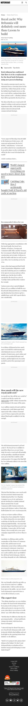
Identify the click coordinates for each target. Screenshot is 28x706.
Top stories (16, 68)
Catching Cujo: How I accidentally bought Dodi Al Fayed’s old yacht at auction (14, 187)
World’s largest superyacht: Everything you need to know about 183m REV (13, 170)
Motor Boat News (12, 15)
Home (3, 15)
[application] (14, 231)
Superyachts (8, 68)
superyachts (5, 401)
